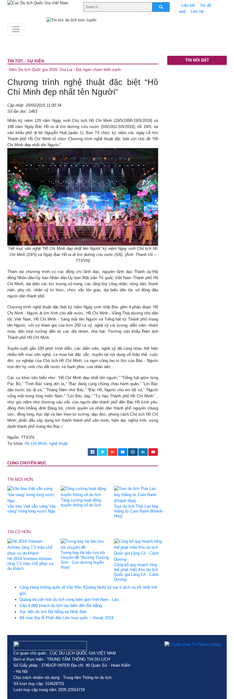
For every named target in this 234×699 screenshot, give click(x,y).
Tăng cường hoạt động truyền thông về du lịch (81, 502)
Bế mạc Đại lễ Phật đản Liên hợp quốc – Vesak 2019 (66, 618)
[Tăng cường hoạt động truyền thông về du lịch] (85, 491)
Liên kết (188, 5)
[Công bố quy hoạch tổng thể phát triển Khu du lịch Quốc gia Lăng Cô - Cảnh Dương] (138, 550)
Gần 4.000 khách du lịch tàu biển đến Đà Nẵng (61, 605)
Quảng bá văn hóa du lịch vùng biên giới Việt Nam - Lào (69, 599)
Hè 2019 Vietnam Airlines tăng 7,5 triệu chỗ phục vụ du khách (30, 563)
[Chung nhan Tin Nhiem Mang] (193, 644)
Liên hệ (197, 11)
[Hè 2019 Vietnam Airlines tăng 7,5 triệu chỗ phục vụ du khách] (31, 547)
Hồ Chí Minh (36, 443)
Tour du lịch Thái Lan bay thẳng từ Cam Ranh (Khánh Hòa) (138, 511)
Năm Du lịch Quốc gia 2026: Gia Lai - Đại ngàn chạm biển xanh (65, 69)
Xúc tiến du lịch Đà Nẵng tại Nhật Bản (53, 611)
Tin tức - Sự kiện (25, 61)
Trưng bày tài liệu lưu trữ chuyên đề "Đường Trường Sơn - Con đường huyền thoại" (85, 559)
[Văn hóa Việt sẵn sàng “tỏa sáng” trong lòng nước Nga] (31, 494)
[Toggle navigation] (15, 29)
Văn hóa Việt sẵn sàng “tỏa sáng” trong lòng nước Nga (31, 508)
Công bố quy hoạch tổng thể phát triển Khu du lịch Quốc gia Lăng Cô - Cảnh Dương (136, 572)
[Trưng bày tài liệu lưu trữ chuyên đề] (85, 544)
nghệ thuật (58, 443)
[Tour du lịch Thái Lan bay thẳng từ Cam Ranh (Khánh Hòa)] (138, 494)
